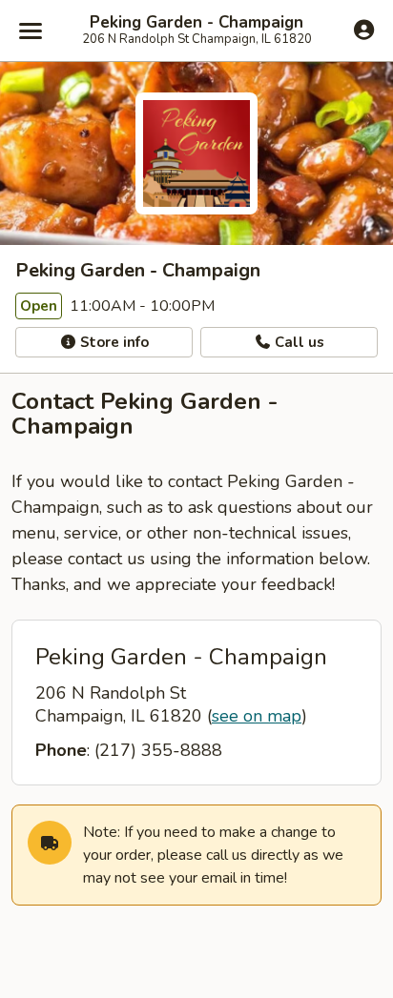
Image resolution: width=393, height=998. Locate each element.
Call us (297, 342)
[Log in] (363, 29)
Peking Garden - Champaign (196, 22)
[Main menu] (30, 30)
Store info (112, 342)
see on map (256, 715)
